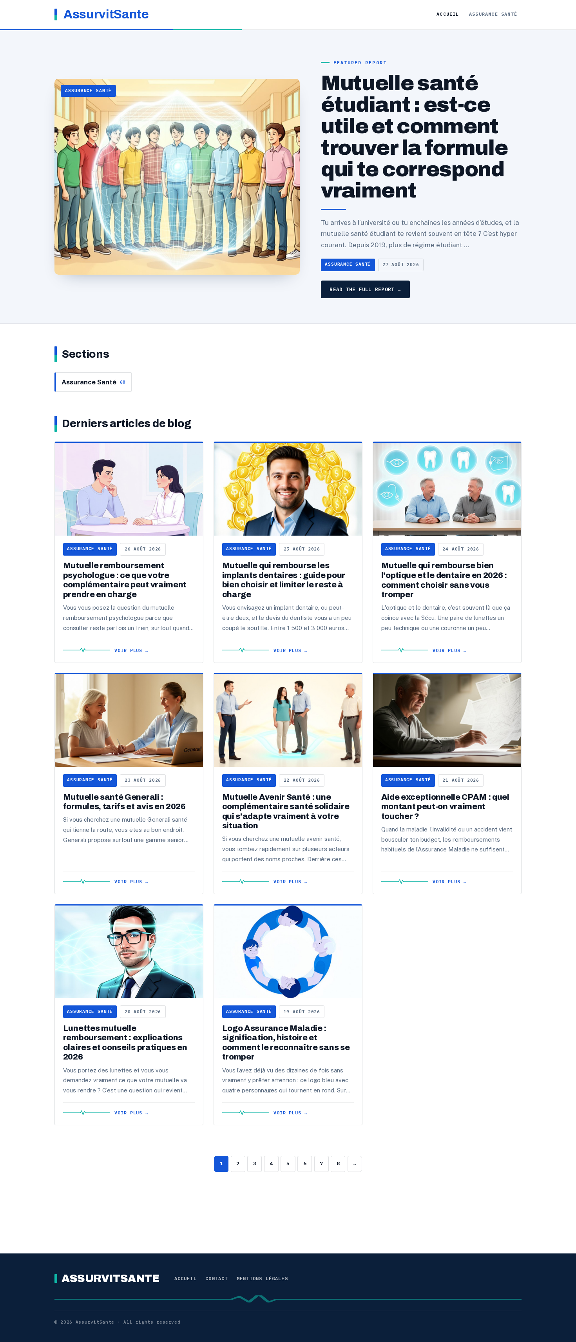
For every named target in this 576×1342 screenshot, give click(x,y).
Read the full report (365, 289)
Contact (216, 1278)
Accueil (448, 14)
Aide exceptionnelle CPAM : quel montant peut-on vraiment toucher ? (445, 806)
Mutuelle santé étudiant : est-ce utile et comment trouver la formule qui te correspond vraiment (414, 137)
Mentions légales (262, 1278)
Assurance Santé (493, 14)
